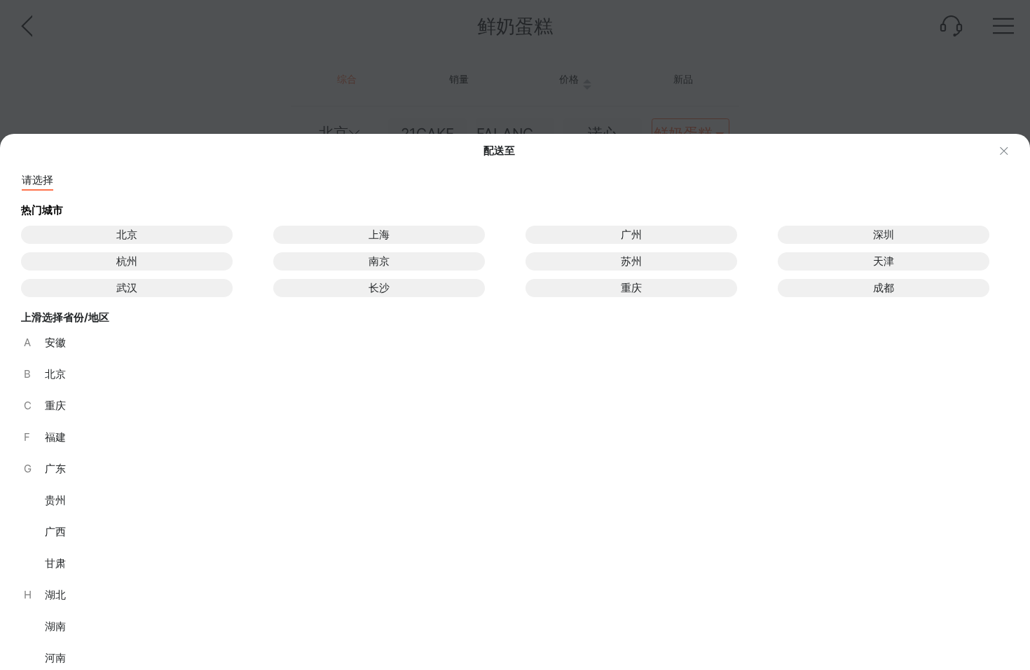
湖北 (45, 594)
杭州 (126, 261)
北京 (126, 234)
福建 (45, 437)
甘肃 (55, 563)
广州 (631, 234)
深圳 (883, 234)
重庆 (631, 287)
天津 (883, 261)
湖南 (55, 626)
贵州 (55, 500)
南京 (379, 261)
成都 (883, 287)
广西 (55, 531)
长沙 (379, 287)
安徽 (45, 342)
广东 (45, 468)
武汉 (126, 287)
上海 (379, 234)
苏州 (631, 261)
